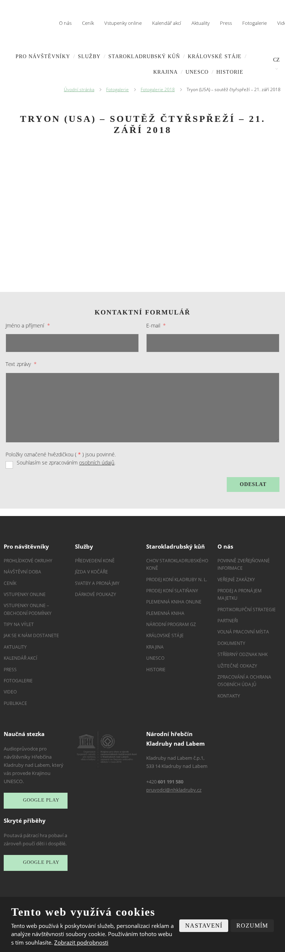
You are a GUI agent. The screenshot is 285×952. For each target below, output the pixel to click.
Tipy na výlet (19, 624)
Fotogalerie (254, 23)
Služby (89, 56)
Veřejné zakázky (236, 579)
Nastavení (203, 925)
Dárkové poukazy (95, 594)
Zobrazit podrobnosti (81, 942)
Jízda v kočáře (91, 572)
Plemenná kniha (165, 613)
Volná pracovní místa (243, 632)
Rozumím (252, 925)
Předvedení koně (95, 560)
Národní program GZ (171, 624)
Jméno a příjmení (28, 325)
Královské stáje (215, 56)
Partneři (227, 621)
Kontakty (228, 696)
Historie (229, 72)
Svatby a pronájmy (97, 583)
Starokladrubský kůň (144, 56)
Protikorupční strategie (246, 609)
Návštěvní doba (22, 572)
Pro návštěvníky (43, 56)
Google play (41, 800)
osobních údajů (96, 462)
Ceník (88, 23)
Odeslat (253, 484)
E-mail (156, 325)
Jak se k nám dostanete (31, 635)
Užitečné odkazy (237, 666)
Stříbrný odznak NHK (242, 654)
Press (226, 23)
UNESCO (197, 72)
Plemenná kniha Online (174, 602)
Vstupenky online (123, 23)
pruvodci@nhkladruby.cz (174, 789)
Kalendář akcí (166, 23)
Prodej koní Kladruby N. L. (176, 579)
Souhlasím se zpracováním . (66, 462)
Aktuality (200, 23)
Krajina (165, 72)
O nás (65, 23)
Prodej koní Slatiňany (172, 590)
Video (10, 692)
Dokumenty (231, 643)
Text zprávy (21, 363)
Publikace (15, 703)
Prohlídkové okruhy (28, 560)
